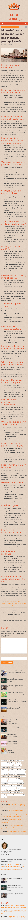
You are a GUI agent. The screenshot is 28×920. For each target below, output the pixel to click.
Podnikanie (17, 866)
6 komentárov (14, 729)
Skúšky (16, 869)
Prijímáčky (12, 866)
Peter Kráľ (13, 881)
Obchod (20, 869)
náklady (15, 603)
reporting (12, 785)
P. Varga (4, 44)
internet (4, 769)
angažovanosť (8, 601)
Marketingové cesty (11, 734)
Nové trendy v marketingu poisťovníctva (15, 727)
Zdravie (8, 868)
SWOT (11, 868)
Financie (22, 866)
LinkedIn (3, 856)
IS (24, 769)
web (4, 794)
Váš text (3, 636)
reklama (4, 785)
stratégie (10, 790)
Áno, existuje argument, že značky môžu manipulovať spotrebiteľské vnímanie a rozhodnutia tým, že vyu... (13, 912)
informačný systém (14, 767)
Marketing (3, 859)
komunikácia (5, 772)
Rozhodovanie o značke (12, 741)
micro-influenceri (7, 603)
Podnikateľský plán (17, 868)
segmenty (12, 788)
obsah (24, 603)
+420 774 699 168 (5, 854)
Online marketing (4, 861)
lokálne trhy (17, 601)
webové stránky (20, 794)
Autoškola (23, 864)
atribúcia (5, 760)
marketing (5, 776)
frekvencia (18, 765)
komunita (14, 772)
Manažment (7, 866)
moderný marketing (14, 778)
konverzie (12, 774)
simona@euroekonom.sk (6, 851)
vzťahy (11, 605)
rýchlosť (4, 788)
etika (11, 765)
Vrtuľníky (18, 864)
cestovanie (5, 762)
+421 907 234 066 (5, 852)
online (10, 781)
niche (19, 603)
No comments (18, 881)
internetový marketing (15, 769)
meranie (4, 778)
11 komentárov (14, 723)
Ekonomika (3, 868)
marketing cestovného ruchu (18, 776)
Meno (2, 656)
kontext (21, 772)
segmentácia (21, 788)
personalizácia (6, 783)
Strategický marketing (11, 859)
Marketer (13, 896)
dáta (18, 762)
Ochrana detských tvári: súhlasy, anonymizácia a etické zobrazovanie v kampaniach (15, 679)
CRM (12, 762)
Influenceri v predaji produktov (10, 26)
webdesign (11, 794)
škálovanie (5, 605)
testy (17, 790)
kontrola (5, 774)
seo (4, 790)
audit (12, 760)
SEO (9, 864)
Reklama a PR (19, 859)
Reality (2, 866)
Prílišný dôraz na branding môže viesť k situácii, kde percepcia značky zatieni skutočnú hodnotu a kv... (13, 827)
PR (13, 783)
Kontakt (10, 861)
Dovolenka (3, 871)
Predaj (24, 859)
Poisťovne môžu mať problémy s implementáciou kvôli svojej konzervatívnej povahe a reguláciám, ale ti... (12, 821)
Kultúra (13, 869)
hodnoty (5, 767)
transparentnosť (6, 792)
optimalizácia (18, 781)
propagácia (20, 783)
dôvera (4, 765)
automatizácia (19, 760)
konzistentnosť (21, 774)
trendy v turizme (17, 792)
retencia (19, 785)
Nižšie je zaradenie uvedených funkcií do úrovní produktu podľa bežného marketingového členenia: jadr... (13, 806)
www (4, 797)
